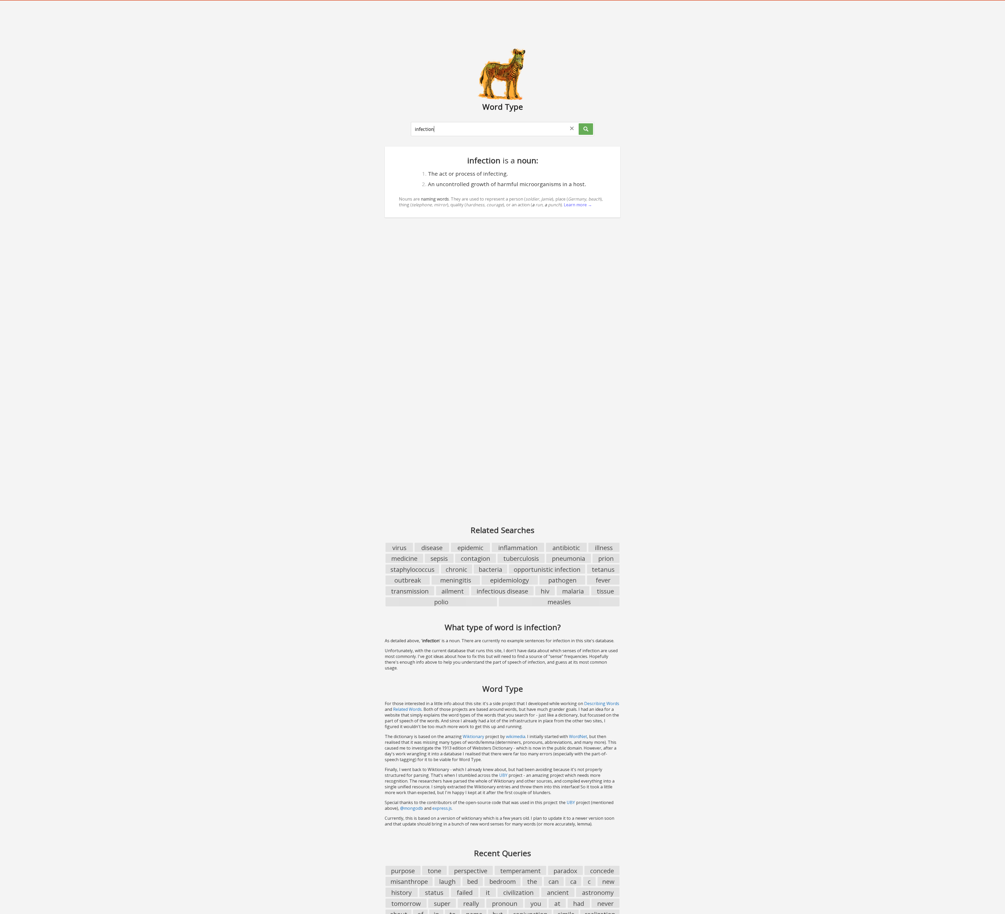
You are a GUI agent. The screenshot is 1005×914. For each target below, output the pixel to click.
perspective (470, 870)
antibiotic (566, 547)
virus (399, 547)
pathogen (562, 580)
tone (434, 870)
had (578, 903)
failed (465, 892)
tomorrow (406, 903)
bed (472, 881)
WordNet (578, 736)
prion (606, 558)
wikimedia (515, 736)
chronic (456, 569)
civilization (518, 892)
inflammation (518, 547)
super (442, 903)
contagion (475, 558)
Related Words (407, 709)
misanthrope (409, 881)
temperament (520, 870)
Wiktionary (473, 736)
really (471, 903)
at (557, 903)
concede (602, 870)
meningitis (455, 580)
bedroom (502, 881)
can (554, 881)
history (401, 892)
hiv (545, 591)
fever (603, 580)
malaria (573, 591)
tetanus (603, 569)
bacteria (490, 569)
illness (604, 547)
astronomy (598, 892)
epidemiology (509, 580)
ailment (453, 591)
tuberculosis (521, 558)
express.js (442, 808)
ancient (558, 892)
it (488, 892)
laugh (447, 881)
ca (573, 881)
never (605, 903)
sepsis (439, 558)
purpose (403, 870)
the (532, 881)
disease (432, 547)
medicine (404, 558)
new (608, 881)
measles (559, 601)
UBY (503, 775)
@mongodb (411, 808)
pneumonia (568, 558)
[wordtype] (502, 74)
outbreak (407, 580)
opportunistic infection (547, 569)
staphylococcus (412, 569)
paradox (565, 870)
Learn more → (578, 205)
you (536, 903)
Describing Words (601, 703)
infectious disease (502, 591)
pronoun (504, 903)
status (434, 892)
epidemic (470, 547)
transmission (410, 591)
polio (441, 601)
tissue (605, 591)
